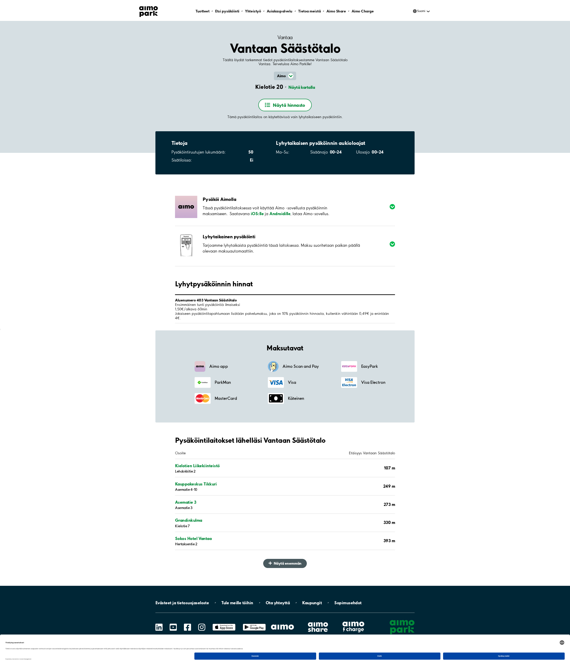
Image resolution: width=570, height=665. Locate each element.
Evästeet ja (182, 602)
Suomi (421, 11)
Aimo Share (336, 11)
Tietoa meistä (309, 11)
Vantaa (284, 37)
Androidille (279, 213)
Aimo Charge (363, 11)
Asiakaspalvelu (279, 11)
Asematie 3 (185, 502)
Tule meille (237, 602)
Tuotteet (202, 11)
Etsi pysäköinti (227, 11)
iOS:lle (257, 213)
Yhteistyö (253, 11)
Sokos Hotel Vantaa (193, 538)
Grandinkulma (188, 520)
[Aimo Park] (148, 10)
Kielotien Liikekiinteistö (197, 465)
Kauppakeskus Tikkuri (196, 484)
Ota (278, 602)
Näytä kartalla (301, 87)
